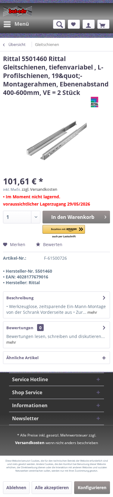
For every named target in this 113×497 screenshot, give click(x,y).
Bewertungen (19, 327)
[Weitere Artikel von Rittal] (100, 102)
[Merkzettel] (74, 24)
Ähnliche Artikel (22, 357)
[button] (63, 232)
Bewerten (52, 244)
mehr (91, 312)
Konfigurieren (92, 487)
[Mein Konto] (89, 24)
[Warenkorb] (103, 24)
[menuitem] (16, 24)
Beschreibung (19, 297)
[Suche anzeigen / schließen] (59, 24)
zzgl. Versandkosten (39, 189)
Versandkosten (30, 442)
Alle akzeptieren (52, 487)
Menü (21, 23)
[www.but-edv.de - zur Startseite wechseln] (17, 11)
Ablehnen (16, 487)
